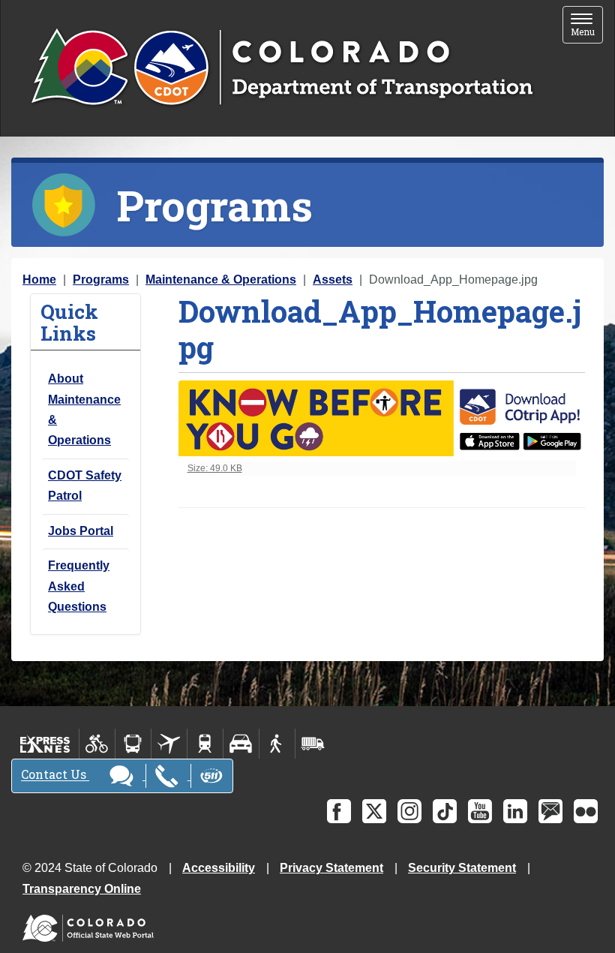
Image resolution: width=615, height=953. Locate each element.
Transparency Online (81, 888)
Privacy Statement (331, 867)
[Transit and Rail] (133, 744)
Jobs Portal (80, 531)
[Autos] (241, 744)
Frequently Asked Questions (79, 586)
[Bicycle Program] (97, 744)
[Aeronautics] (169, 744)
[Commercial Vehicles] (313, 744)
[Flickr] (586, 811)
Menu (587, 26)
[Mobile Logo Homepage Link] (281, 68)
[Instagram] (410, 811)
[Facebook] (339, 811)
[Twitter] (374, 811)
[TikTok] (445, 811)
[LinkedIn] (515, 811)
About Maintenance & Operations (84, 409)
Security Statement (462, 867)
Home (39, 279)
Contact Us (55, 775)
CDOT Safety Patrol (85, 485)
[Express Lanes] (45, 744)
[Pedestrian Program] (277, 744)
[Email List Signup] (550, 811)
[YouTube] (480, 811)
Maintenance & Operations (221, 279)
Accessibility (218, 867)
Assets (332, 279)
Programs (101, 279)
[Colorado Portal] (91, 924)
